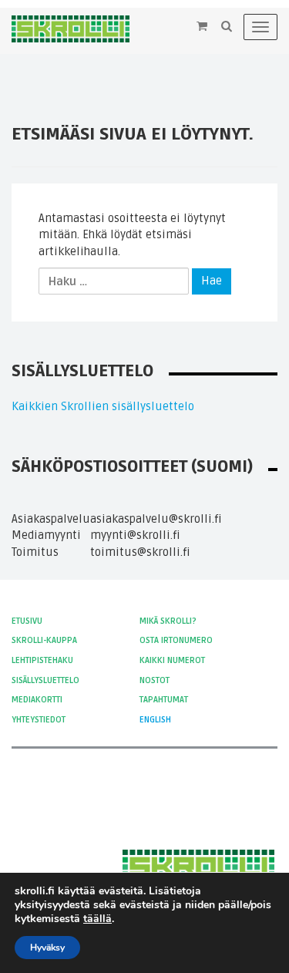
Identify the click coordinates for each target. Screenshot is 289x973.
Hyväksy (47, 947)
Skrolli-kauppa (44, 640)
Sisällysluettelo (45, 680)
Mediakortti (37, 700)
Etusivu (27, 621)
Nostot (154, 680)
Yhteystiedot (39, 720)
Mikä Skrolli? (168, 621)
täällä (97, 919)
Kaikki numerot (172, 660)
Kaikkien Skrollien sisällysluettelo (103, 406)
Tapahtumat (163, 700)
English (155, 720)
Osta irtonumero (176, 640)
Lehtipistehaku (42, 660)
